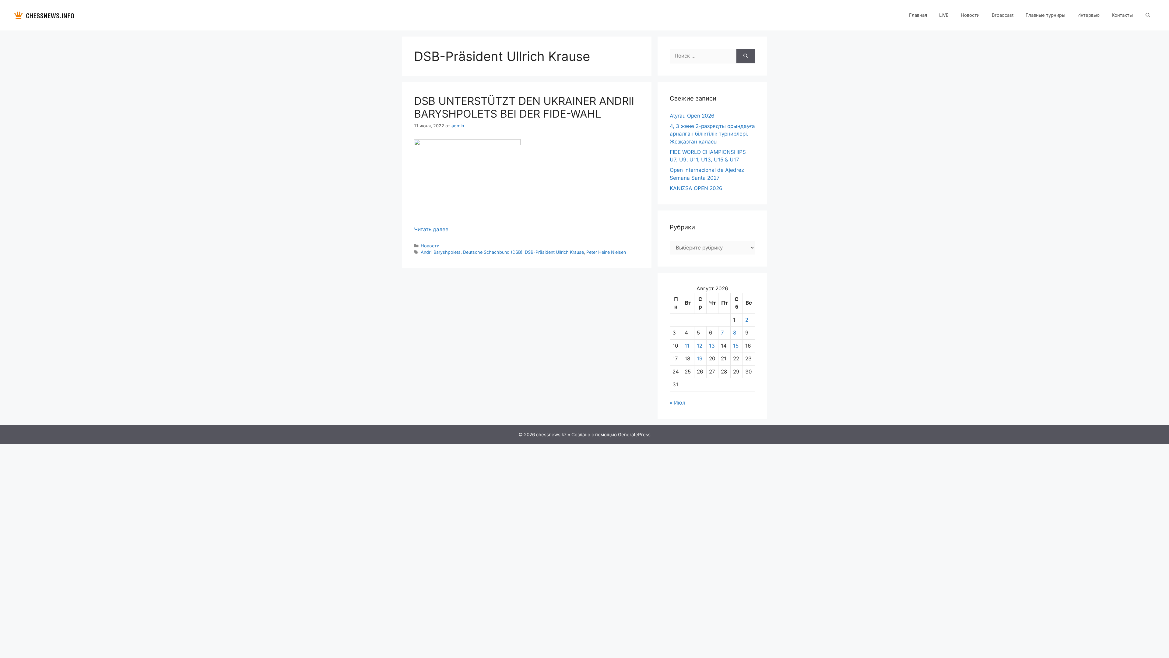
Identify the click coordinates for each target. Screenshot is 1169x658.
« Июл (677, 403)
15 (736, 346)
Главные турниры (1045, 15)
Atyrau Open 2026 (692, 116)
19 (700, 359)
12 (699, 346)
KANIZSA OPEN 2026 (696, 188)
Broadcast (1002, 15)
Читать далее (431, 229)
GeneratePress (634, 434)
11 (687, 346)
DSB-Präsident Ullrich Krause (554, 252)
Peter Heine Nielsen (606, 252)
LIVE (944, 15)
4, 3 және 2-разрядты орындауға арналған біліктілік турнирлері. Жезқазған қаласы (712, 134)
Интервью (1088, 15)
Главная (918, 15)
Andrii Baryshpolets (441, 252)
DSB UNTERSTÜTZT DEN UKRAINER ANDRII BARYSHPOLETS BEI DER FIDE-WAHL (524, 107)
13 (712, 346)
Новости (970, 15)
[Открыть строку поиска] (1148, 15)
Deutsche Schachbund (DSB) (492, 252)
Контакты (1122, 15)
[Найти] (745, 56)
